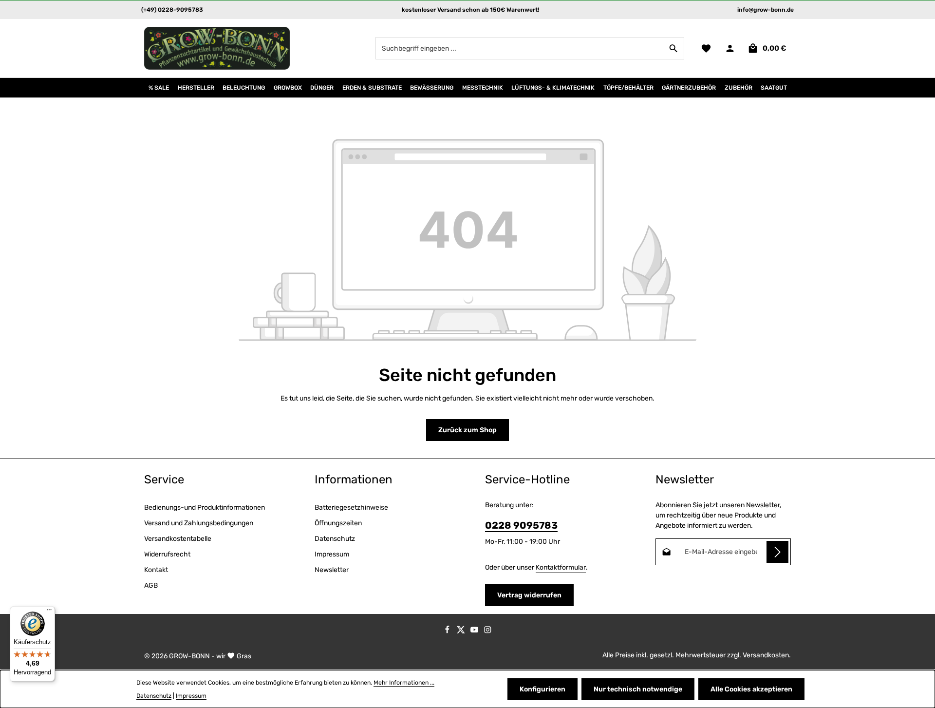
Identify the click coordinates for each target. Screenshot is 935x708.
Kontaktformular (561, 567)
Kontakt (156, 570)
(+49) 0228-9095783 (172, 9)
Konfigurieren (542, 689)
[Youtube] (475, 632)
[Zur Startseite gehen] (217, 48)
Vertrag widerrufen (529, 595)
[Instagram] (488, 632)
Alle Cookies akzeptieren (751, 689)
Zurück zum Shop (467, 430)
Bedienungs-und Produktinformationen (204, 507)
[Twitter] (462, 632)
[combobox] (519, 48)
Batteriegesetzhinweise (351, 507)
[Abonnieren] (777, 552)
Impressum (332, 554)
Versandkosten (766, 655)
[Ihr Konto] (730, 48)
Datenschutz (335, 539)
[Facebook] (448, 632)
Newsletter (332, 570)
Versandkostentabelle (177, 539)
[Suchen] (673, 48)
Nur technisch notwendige (638, 689)
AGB (151, 585)
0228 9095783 (521, 525)
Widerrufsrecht (167, 554)
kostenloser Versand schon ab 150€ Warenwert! (470, 9)
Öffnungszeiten (338, 523)
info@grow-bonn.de (765, 9)
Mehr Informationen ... (404, 682)
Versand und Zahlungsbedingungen (198, 523)
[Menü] (49, 612)
